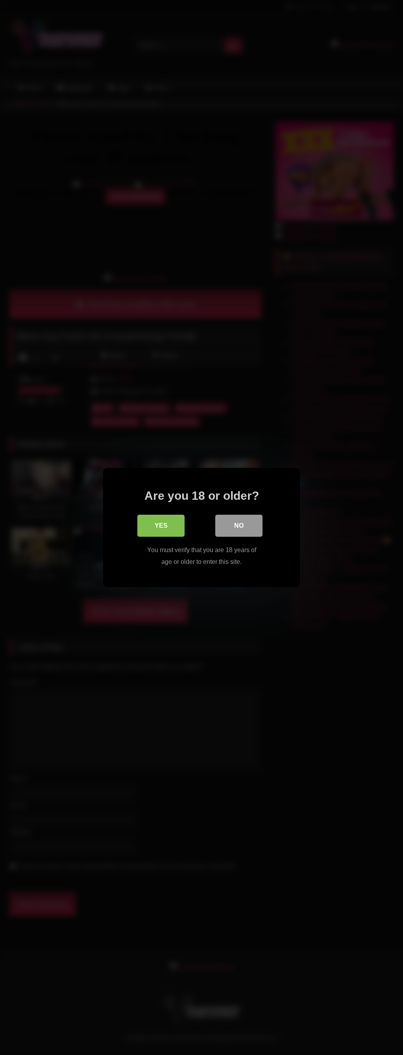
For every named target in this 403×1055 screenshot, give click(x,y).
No (239, 525)
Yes (161, 525)
